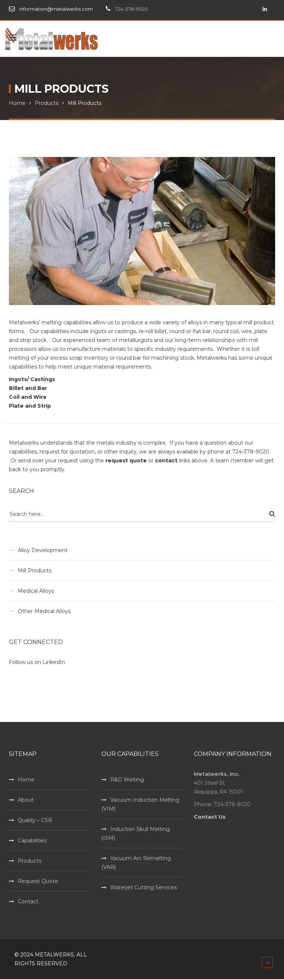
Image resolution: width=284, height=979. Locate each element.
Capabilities (32, 840)
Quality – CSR (35, 820)
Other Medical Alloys (44, 611)
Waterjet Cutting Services (143, 887)
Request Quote (38, 881)
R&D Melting (127, 779)
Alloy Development (43, 550)
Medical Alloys (36, 591)
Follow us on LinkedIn (37, 662)
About (26, 800)
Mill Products (34, 570)
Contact (28, 901)
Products (46, 103)
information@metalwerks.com (56, 9)
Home (17, 103)
